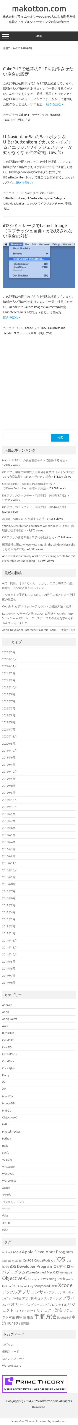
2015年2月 (8, 926)
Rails (5, 1145)
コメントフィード (13, 1358)
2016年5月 (8, 834)
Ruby (30, 1286)
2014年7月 (8, 975)
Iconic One (17, 1421)
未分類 (6, 1222)
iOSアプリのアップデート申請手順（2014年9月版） (35, 506)
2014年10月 (9, 954)
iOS (21, 193)
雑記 (5, 1229)
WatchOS (8, 1173)
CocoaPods (9, 1054)
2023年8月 (8, 694)
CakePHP (25, 114)
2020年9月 (8, 743)
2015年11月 (9, 862)
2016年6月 (8, 827)
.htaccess (54, 114)
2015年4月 (8, 912)
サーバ (36, 114)
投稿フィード (10, 1351)
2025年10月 (9, 659)
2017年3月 (8, 792)
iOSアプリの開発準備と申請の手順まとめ (28, 537)
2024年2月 (8, 680)
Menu (39, 36)
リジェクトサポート (25, 1310)
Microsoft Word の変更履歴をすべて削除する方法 (33, 460)
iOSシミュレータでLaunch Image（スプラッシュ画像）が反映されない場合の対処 (37, 230)
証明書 (25, 1323)
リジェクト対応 (49, 1310)
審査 (30, 1317)
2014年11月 (9, 947)
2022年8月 (8, 722)
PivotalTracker (11, 1131)
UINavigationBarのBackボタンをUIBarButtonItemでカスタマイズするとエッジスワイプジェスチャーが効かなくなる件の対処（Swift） (37, 144)
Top (73, 1419)
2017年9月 (8, 778)
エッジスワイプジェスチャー (44, 203)
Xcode (29, 327)
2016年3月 (8, 849)
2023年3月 (8, 708)
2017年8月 (8, 785)
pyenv (69, 1279)
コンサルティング (13, 1201)
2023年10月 (9, 687)
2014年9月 (8, 961)
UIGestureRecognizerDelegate (46, 198)
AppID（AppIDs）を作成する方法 (23, 518)
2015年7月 (8, 891)
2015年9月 (8, 877)
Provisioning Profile (53, 1279)
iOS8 (68, 1260)
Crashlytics (9, 1068)
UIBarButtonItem (14, 198)
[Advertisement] (39, 387)
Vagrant (7, 1159)
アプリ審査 (14, 1298)
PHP (5, 1124)
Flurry (5, 1075)
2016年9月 (8, 813)
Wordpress (59, 1421)
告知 (5, 1215)
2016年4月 (8, 841)
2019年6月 (8, 757)
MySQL (6, 1110)
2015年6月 (8, 898)
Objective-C (9, 1117)
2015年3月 (8, 919)
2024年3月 (8, 673)
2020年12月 (9, 736)
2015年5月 (8, 905)
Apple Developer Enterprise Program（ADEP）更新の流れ (38, 629)
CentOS (7, 1047)
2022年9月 (8, 715)
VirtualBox (8, 1166)
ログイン (7, 1344)
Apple (6, 1011)
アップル (9, 1292)
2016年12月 (9, 799)
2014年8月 (8, 968)
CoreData (8, 1061)
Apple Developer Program (47, 1251)
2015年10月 (9, 870)
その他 (6, 1194)
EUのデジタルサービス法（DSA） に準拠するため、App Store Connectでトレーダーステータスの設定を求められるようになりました (38, 618)
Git (4, 1082)
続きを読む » (54, 104)
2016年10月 (9, 806)
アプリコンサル (33, 1292)
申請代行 (14, 1323)
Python (6, 1138)
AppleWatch (10, 1018)
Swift (28, 193)
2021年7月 (8, 729)
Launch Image (56, 327)
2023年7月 (8, 701)
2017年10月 (9, 771)
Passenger (33, 1279)
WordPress (9, 1180)
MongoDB (8, 1103)
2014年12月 (9, 940)
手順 (20, 119)
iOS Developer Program (31, 1266)
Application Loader (12, 1260)
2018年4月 (8, 764)
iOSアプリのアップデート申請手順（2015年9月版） (35, 495)
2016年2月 (8, 856)
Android (7, 1004)
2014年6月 (8, 982)
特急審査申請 (64, 1317)
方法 (28, 119)
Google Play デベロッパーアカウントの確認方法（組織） (38, 606)
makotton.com (39, 8)
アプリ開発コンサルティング (42, 1298)
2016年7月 (8, 820)
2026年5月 (8, 652)
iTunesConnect (36, 1272)
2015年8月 (8, 884)
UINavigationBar (13, 203)
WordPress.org (11, 1365)
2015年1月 (8, 933)
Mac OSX (7, 1096)
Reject (24, 1286)
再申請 (21, 1317)
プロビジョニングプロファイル (45, 1304)
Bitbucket (8, 1032)
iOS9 (5, 1266)
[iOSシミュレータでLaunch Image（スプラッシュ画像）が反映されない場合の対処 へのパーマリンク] (39, 287)
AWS (5, 1026)
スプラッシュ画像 (25, 333)
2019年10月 (9, 750)
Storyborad (42, 1286)
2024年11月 (9, 666)
